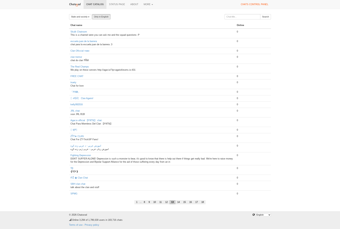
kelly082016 (76, 104)
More (147, 4)
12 (166, 202)
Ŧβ (71, 168)
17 (196, 202)
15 (184, 202)
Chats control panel (254, 4)
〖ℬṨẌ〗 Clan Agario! (81, 98)
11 (160, 202)
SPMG (73, 193)
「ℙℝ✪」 (75, 92)
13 (172, 202)
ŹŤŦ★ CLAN (77, 136)
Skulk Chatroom (78, 31)
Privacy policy (92, 225)
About (134, 4)
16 (190, 202)
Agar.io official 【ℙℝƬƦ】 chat (86, 120)
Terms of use (76, 225)
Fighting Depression (80, 155)
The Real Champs (79, 66)
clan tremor (76, 57)
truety (73, 82)
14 (178, 202)
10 (154, 202)
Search (265, 17)
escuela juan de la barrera (83, 41)
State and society (79, 17)
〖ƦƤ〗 (74, 130)
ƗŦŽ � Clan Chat (79, 177)
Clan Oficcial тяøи (79, 50)
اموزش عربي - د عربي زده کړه (85, 145)
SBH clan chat (77, 184)
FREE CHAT (76, 76)
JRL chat (75, 110)
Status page (117, 4)
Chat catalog (95, 4)
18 (202, 202)
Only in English (101, 17)
